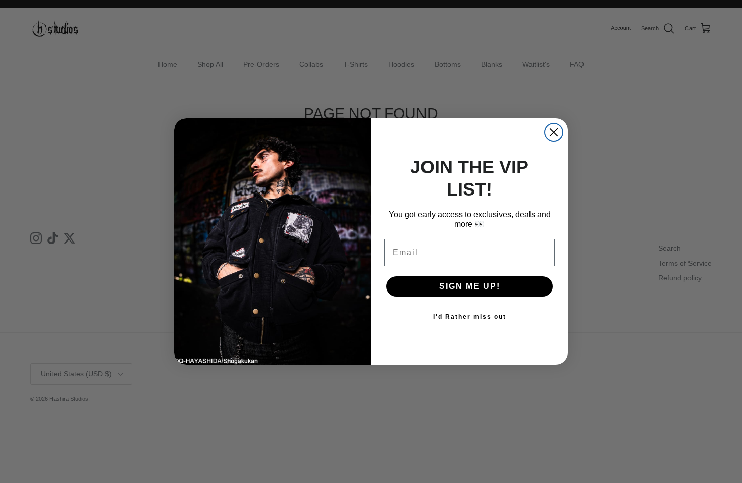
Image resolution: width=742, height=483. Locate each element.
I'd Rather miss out (469, 316)
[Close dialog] (554, 132)
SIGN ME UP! (469, 286)
